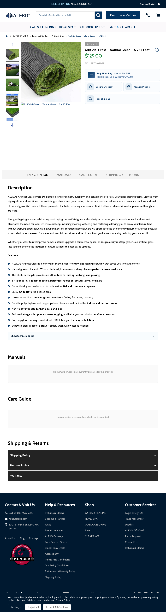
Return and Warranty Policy (60, 571)
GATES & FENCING (42, 27)
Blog (21, 538)
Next (12, 125)
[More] (55, 26)
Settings (16, 607)
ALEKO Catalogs (54, 536)
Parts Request (133, 536)
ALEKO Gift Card (134, 530)
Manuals (63, 175)
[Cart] (158, 15)
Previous (12, 45)
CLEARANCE (128, 27)
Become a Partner (55, 518)
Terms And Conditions (57, 559)
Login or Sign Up (134, 512)
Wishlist (129, 524)
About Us (10, 538)
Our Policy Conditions (57, 565)
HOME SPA (66, 27)
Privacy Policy (62, 600)
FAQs (48, 524)
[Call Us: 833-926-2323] (148, 15)
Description (37, 175)
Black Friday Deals (55, 547)
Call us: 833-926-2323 (21, 512)
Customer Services (140, 504)
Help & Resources (60, 504)
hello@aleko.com (18, 518)
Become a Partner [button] (123, 15)
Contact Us (131, 542)
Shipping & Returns (122, 175)
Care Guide (88, 175)
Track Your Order (134, 518)
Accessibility (52, 553)
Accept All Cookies (57, 607)
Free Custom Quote (56, 542)
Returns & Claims (54, 512)
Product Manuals (54, 530)
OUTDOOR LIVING (90, 27)
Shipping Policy (53, 577)
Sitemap (33, 538)
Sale (110, 27)
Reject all (33, 607)
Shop (89, 504)
